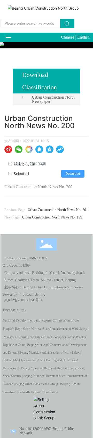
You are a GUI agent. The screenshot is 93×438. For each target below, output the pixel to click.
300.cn (28, 294)
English (83, 37)
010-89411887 (37, 258)
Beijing (40, 294)
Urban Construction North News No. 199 (52, 217)
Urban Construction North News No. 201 (58, 210)
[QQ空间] (49, 149)
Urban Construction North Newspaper (53, 99)
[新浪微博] (8, 149)
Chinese (67, 37)
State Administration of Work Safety (65, 329)
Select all (21, 173)
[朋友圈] (29, 149)
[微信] (18, 149)
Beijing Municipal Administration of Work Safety (49, 352)
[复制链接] (60, 149)
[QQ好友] (39, 149)
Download (73, 174)
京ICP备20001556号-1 (23, 300)
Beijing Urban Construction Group (36, 384)
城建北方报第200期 (30, 164)
